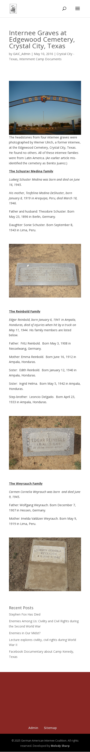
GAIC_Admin (21, 54)
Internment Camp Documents (40, 59)
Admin (33, 728)
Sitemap (50, 728)
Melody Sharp (60, 746)
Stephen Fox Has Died (24, 614)
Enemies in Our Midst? (24, 633)
